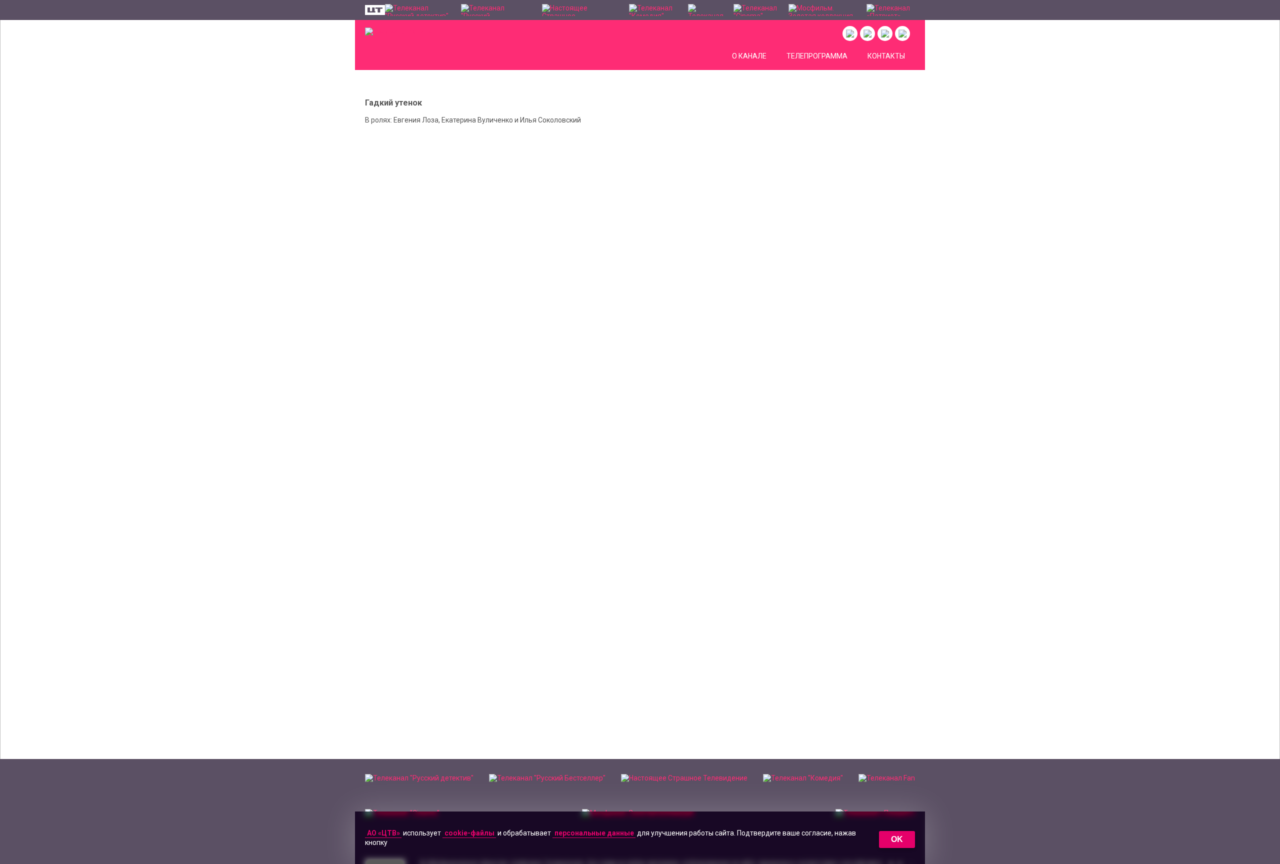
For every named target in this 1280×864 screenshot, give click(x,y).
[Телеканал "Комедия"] (653, 10)
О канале (749, 56)
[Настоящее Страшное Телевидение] (580, 10)
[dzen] (885, 33)
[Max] (902, 33)
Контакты (886, 56)
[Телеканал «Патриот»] (890, 10)
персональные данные (594, 833)
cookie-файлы (469, 833)
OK (897, 839)
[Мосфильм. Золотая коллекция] (822, 10)
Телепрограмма (817, 56)
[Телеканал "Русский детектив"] (418, 10)
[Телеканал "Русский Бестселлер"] (496, 10)
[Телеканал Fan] (706, 10)
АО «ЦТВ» (383, 833)
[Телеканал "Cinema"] (756, 10)
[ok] (867, 33)
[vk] (850, 33)
